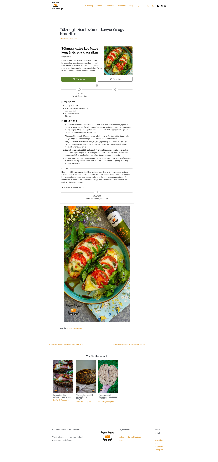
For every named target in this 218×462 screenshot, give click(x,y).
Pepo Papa (58, 8)
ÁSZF (121, 440)
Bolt (156, 443)
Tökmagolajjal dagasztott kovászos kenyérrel (107, 397)
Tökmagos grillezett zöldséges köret (128, 344)
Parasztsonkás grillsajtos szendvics (62, 396)
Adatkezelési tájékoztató (130, 437)
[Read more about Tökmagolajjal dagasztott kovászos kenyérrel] (108, 376)
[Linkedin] (162, 6)
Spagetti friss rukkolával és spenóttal (66, 344)
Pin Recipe (116, 79)
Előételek (64, 38)
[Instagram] (165, 6)
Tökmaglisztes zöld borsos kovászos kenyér (84, 397)
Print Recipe (80, 79)
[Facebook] (158, 6)
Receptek (73, 38)
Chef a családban (74, 328)
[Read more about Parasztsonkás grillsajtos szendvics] (63, 376)
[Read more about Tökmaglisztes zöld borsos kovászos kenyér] (86, 376)
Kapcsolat (159, 446)
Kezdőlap (159, 440)
